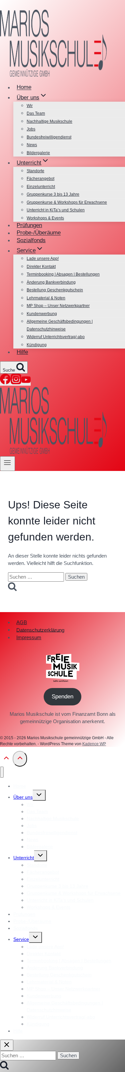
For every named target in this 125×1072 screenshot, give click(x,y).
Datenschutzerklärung (40, 629)
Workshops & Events (45, 218)
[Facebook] (5, 382)
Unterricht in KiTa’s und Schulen (56, 210)
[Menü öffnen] (7, 463)
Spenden (62, 696)
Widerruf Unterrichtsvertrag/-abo (56, 336)
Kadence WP (94, 744)
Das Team (36, 113)
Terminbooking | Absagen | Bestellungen (63, 274)
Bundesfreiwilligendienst (49, 137)
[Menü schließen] (2, 772)
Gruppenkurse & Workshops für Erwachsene (67, 202)
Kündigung (37, 345)
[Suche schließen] (6, 1045)
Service (21, 939)
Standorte (35, 171)
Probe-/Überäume (39, 233)
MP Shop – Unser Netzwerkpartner (58, 305)
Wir (30, 105)
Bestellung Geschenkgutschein (55, 290)
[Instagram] (16, 382)
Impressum (28, 637)
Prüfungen (29, 225)
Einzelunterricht (41, 186)
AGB (21, 622)
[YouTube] (26, 382)
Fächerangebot (40, 178)
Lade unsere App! (43, 258)
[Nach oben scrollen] (6, 760)
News (32, 144)
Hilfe (22, 352)
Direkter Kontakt (41, 266)
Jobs (31, 129)
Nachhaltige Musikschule (49, 121)
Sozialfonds (31, 240)
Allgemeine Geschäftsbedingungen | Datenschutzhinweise (60, 325)
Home (24, 87)
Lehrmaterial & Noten (46, 298)
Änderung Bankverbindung (51, 282)
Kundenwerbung (42, 313)
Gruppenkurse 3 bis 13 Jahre (53, 194)
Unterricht (23, 857)
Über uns (23, 797)
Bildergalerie (38, 153)
